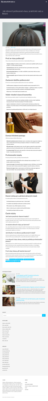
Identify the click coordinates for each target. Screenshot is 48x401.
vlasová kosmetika (9, 261)
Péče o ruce (5, 332)
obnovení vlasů (20, 259)
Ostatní (4, 338)
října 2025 (5, 368)
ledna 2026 (5, 362)
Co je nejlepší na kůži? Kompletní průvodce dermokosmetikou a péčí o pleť (27, 276)
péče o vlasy (17, 261)
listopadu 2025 (6, 366)
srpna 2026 (5, 349)
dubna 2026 (5, 356)
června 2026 (5, 352)
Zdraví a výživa (6, 323)
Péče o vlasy (13, 47)
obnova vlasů (12, 259)
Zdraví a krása (5, 334)
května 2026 (5, 354)
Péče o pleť (5, 325)
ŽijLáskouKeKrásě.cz (8, 2)
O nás (26, 382)
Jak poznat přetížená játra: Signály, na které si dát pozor (30, 287)
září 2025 (4, 370)
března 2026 (5, 358)
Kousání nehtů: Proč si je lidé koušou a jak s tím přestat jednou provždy (30, 299)
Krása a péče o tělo (6, 327)
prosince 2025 (5, 364)
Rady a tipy (5, 340)
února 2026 (5, 360)
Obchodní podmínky (29, 384)
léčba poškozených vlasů (29, 259)
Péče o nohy (5, 336)
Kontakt (26, 389)
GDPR (26, 387)
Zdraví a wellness (6, 329)
